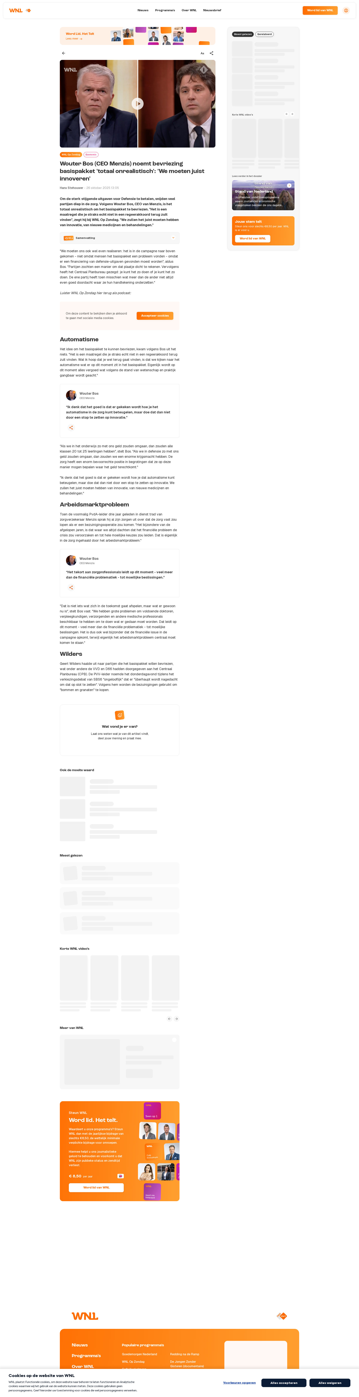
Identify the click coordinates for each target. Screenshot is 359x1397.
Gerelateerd (264, 34)
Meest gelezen (243, 34)
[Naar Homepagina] (20, 10)
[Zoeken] (295, 10)
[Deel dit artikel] (211, 53)
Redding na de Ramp (184, 1354)
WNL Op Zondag (71, 154)
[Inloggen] (346, 10)
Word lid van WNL (320, 10)
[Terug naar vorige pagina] (63, 53)
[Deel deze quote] (71, 427)
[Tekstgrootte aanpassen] (202, 53)
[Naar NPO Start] (281, 1316)
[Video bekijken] (137, 104)
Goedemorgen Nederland (139, 1354)
